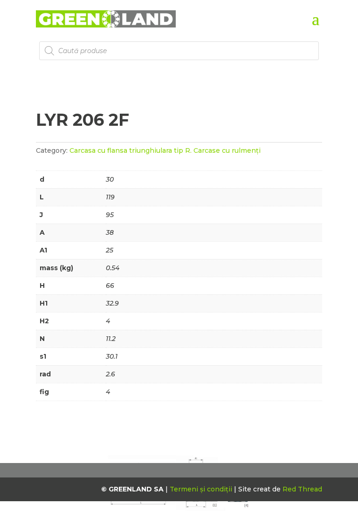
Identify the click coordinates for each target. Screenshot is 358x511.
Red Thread (302, 489)
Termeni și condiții (202, 489)
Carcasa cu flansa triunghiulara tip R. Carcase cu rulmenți (165, 150)
